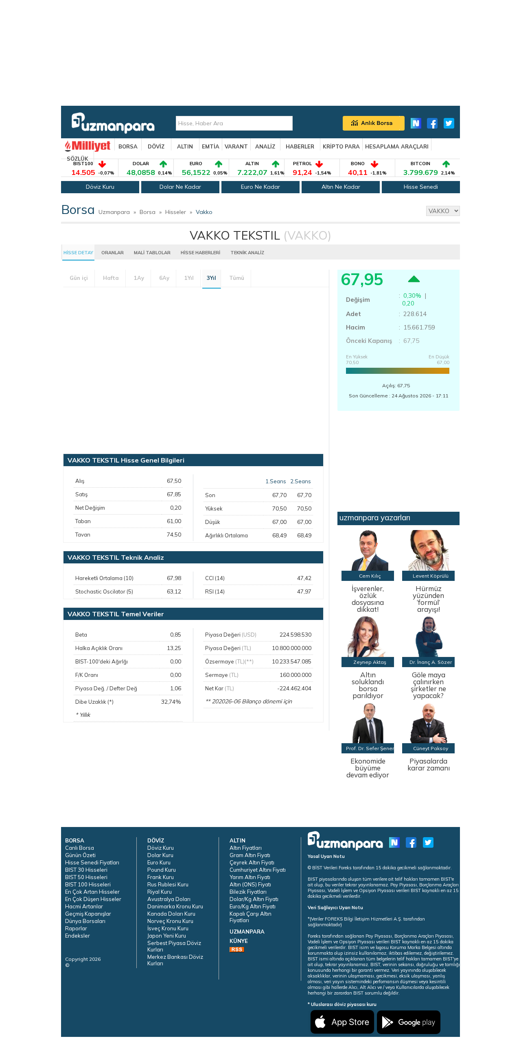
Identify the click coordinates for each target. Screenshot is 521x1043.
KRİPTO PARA (341, 146)
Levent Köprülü (431, 576)
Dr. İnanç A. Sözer (430, 662)
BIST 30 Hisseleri (86, 869)
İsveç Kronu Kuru (167, 928)
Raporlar (76, 928)
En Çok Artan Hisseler (92, 891)
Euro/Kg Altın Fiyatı (253, 906)
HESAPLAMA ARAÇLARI (397, 146)
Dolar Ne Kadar (180, 186)
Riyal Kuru (159, 891)
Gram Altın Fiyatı (250, 855)
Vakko (204, 212)
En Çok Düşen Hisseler (93, 899)
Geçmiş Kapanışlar (88, 913)
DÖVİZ (156, 146)
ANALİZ (265, 146)
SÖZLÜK (77, 158)
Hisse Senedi (421, 186)
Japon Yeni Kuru (166, 935)
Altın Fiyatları (246, 847)
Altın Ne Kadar (341, 186)
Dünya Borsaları (85, 921)
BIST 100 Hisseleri (88, 884)
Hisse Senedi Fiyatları (92, 862)
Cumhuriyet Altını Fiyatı (258, 869)
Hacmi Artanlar (84, 906)
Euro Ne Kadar (260, 186)
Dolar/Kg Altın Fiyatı (254, 899)
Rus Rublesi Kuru (167, 884)
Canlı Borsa (79, 847)
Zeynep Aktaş (369, 662)
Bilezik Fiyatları (248, 891)
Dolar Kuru (160, 855)
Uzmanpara (114, 212)
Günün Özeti (80, 855)
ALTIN (185, 146)
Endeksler (77, 935)
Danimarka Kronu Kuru (175, 906)
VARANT (236, 146)
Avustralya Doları (168, 899)
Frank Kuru (160, 877)
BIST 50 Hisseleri (86, 877)
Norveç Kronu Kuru (170, 921)
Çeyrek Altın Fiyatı (252, 862)
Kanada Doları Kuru (171, 913)
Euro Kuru (159, 862)
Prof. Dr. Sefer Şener (370, 748)
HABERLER (300, 146)
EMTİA (210, 146)
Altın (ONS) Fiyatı (250, 884)
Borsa (147, 212)
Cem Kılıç (370, 576)
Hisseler (175, 212)
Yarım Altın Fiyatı (250, 877)
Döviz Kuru (100, 186)
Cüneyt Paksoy (430, 748)
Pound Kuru (161, 869)
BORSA (128, 146)
